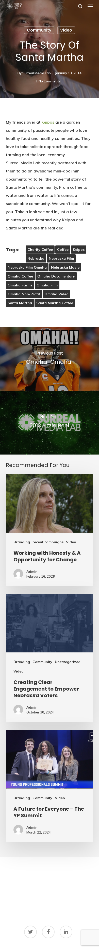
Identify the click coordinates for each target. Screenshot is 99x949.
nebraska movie (65, 267)
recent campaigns (47, 542)
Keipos (47, 122)
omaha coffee (20, 276)
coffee (63, 249)
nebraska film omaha (27, 267)
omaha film (47, 285)
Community (39, 30)
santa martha (20, 303)
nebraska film (61, 258)
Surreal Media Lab (36, 73)
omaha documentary (56, 276)
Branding (21, 542)
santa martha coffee (54, 303)
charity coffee (40, 249)
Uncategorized (67, 662)
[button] (90, 6)
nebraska (35, 258)
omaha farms (20, 285)
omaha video (56, 294)
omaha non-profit (24, 294)
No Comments (50, 81)
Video (66, 30)
